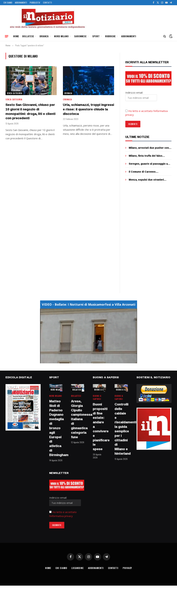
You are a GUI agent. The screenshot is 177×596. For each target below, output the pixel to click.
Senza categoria (14, 93)
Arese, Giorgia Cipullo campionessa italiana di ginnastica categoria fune (77, 419)
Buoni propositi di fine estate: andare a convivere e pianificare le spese (99, 426)
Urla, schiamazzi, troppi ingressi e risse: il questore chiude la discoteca (88, 109)
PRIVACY (127, 568)
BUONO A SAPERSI (101, 389)
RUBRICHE (110, 36)
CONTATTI (47, 2)
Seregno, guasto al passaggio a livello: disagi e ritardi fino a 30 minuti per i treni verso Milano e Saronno (148, 163)
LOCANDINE (77, 568)
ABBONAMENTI (21, 2)
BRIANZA (44, 36)
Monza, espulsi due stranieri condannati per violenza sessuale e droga (149, 179)
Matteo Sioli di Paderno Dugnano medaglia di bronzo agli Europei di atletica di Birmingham (55, 428)
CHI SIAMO (7, 2)
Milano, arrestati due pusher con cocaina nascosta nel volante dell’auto (149, 148)
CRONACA (68, 93)
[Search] (165, 36)
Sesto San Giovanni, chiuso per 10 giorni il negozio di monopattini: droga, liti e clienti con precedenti (30, 111)
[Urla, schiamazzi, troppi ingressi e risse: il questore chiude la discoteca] (88, 80)
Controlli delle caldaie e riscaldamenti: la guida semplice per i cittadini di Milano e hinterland (121, 429)
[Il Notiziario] (47, 18)
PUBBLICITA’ (35, 2)
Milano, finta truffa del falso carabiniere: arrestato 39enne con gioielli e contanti (149, 155)
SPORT (96, 36)
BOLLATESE (28, 36)
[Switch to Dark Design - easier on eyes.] (170, 36)
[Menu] (6, 36)
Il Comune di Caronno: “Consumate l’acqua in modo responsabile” (146, 171)
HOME (16, 36)
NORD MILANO (61, 36)
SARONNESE (80, 36)
